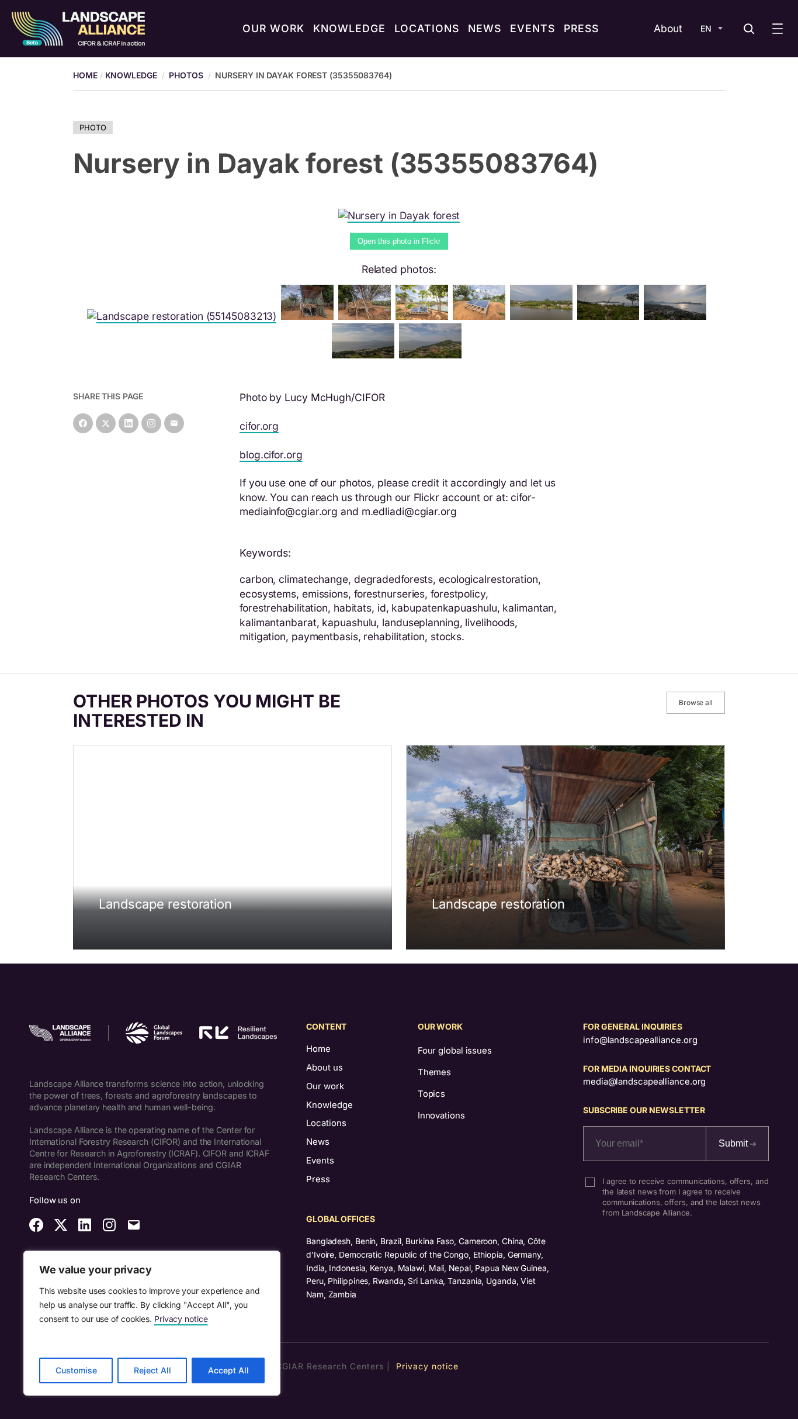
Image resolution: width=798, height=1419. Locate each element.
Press (318, 1179)
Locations (326, 1123)
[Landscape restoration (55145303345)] (610, 316)
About (668, 28)
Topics (431, 1094)
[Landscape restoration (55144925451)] (543, 316)
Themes (434, 1072)
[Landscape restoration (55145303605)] (481, 316)
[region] (151, 1323)
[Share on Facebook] (83, 423)
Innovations (441, 1115)
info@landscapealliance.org (640, 1040)
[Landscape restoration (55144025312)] (432, 354)
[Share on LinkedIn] (128, 423)
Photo (92, 127)
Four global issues (455, 1050)
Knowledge (131, 75)
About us (324, 1067)
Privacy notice (181, 1319)
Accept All (228, 1370)
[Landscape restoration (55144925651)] (424, 316)
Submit (734, 1143)
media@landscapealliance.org (644, 1081)
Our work (325, 1086)
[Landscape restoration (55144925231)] (365, 354)
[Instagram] (151, 423)
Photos (186, 75)
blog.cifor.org (271, 454)
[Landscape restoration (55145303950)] (309, 316)
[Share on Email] (174, 423)
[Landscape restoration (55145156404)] (366, 316)
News (317, 1142)
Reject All (152, 1370)
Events (320, 1160)
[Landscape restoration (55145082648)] (677, 316)
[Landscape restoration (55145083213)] (184, 316)
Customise (76, 1370)
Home (318, 1049)
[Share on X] (106, 423)
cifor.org (259, 426)
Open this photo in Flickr (399, 241)
